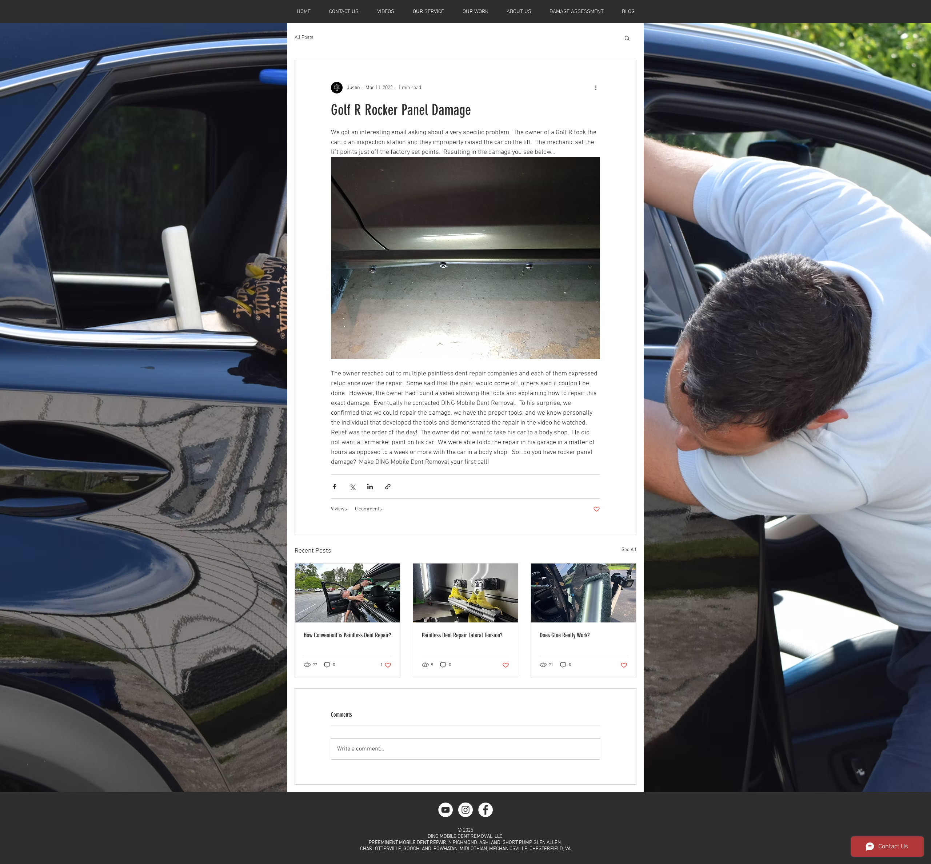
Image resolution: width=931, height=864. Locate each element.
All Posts (304, 38)
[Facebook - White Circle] (485, 810)
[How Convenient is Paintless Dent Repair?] (347, 593)
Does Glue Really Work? (565, 635)
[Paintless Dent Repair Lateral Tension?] (465, 593)
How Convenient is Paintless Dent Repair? (347, 635)
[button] (627, 38)
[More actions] (595, 87)
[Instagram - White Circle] (465, 810)
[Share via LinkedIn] (370, 486)
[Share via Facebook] (334, 486)
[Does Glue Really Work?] (583, 593)
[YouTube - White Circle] (445, 810)
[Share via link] (387, 486)
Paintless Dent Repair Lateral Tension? (462, 635)
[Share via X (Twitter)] (352, 486)
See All (629, 550)
